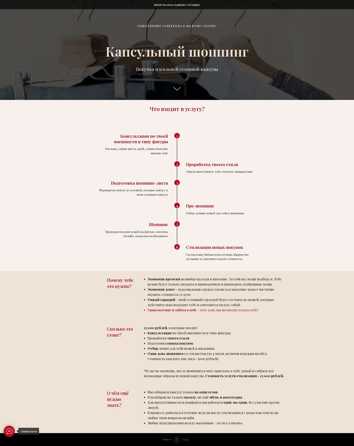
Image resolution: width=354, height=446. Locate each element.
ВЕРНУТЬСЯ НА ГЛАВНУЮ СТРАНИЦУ (177, 4)
